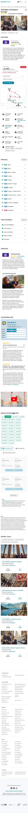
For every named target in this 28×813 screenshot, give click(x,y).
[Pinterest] (14, 788)
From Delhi (4, 750)
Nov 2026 (4, 419)
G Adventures (15, 42)
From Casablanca (6, 748)
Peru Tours (4, 727)
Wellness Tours (5, 702)
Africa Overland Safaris (20, 686)
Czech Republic (18, 148)
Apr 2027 (18, 422)
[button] (26, 10)
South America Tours (19, 729)
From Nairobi (17, 757)
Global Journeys (9, 791)
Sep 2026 (15, 416)
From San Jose (18, 761)
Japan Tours (17, 721)
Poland (12, 150)
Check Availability (8, 82)
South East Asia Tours (6, 730)
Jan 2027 (18, 419)
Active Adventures (19, 539)
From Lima (4, 756)
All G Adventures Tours (6, 684)
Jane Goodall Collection (7, 691)
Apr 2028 (18, 434)
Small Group (11, 32)
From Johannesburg (6, 754)
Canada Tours (18, 713)
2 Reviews (14, 324)
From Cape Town (18, 747)
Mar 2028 (11, 434)
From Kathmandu (18, 754)
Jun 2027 (11, 425)
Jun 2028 (11, 437)
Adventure (4, 32)
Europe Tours (18, 716)
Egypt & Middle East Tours (7, 716)
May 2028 (4, 437)
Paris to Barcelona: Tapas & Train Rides (12, 590)
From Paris (4, 759)
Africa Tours (4, 709)
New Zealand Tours (6, 725)
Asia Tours (4, 711)
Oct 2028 (18, 440)
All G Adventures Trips (19, 675)
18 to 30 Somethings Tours (20, 684)
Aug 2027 (4, 428)
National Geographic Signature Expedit (6, 697)
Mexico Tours (18, 723)
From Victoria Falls (19, 763)
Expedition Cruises (19, 687)
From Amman (5, 741)
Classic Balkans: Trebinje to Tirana (11, 619)
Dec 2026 (11, 419)
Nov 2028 (4, 443)
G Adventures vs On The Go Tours (7, 774)
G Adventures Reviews (6, 677)
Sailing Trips (4, 700)
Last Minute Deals (18, 691)
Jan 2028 (18, 431)
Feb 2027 (4, 422)
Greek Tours (4, 718)
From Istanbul (18, 752)
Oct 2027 (18, 428)
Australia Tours (18, 711)
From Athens (4, 743)
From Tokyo (4, 763)
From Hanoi (17, 750)
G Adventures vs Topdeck (20, 772)
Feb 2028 (4, 434)
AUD (20, 1)
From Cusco (17, 748)
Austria (7, 148)
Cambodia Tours (5, 713)
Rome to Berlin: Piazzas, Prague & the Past (13, 648)
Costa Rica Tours (18, 714)
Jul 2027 (18, 425)
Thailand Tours (18, 730)
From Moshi (4, 757)
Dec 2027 (11, 431)
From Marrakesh (18, 756)
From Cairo (4, 747)
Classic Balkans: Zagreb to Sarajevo (12, 561)
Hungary (12, 148)
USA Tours (17, 732)
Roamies (17, 696)
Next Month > (14, 495)
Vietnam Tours (5, 734)
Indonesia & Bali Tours (20, 720)
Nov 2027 (4, 431)
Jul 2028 (18, 437)
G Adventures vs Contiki (20, 774)
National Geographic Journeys (19, 694)
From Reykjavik (5, 761)
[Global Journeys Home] (5, 2)
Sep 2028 (11, 440)
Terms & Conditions (18, 791)
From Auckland (18, 743)
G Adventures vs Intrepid (7, 772)
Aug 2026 (8, 416)
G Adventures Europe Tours (8, 539)
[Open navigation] (25, 2)
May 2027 (4, 425)
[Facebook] (11, 788)
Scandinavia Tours (6, 729)
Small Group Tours (6, 542)
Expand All (24, 159)
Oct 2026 (21, 416)
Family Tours (4, 689)
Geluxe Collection (19, 689)
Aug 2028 (4, 440)
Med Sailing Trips (5, 693)
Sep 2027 (11, 428)
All (2, 416)
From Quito (17, 759)
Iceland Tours (18, 718)
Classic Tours (4, 687)
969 (20, 258)
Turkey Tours (4, 732)
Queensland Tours (19, 727)
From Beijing (17, 745)
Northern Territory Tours (20, 725)
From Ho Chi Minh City (6, 752)
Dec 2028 (11, 443)
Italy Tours (4, 721)
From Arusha (17, 741)
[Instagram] (16, 788)
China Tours (4, 714)
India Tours (4, 720)
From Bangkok (5, 745)
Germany (8, 150)
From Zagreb (4, 764)
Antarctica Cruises (19, 709)
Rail (16, 32)
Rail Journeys (15, 542)
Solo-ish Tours (18, 700)
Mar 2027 (11, 422)
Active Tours (4, 686)
